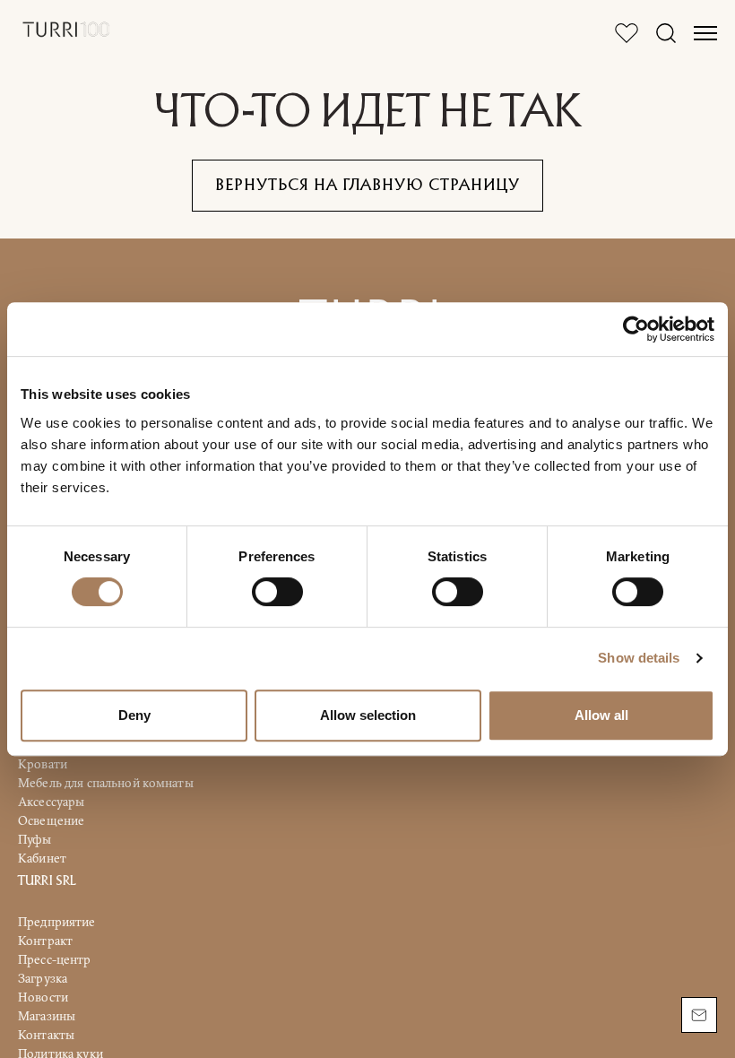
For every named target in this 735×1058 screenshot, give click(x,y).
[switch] (277, 591)
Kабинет (42, 858)
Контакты (46, 1035)
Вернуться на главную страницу (367, 185)
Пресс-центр (54, 959)
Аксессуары (51, 802)
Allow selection (368, 715)
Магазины (46, 1016)
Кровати (42, 764)
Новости (43, 997)
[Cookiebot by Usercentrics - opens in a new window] (636, 329)
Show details (638, 657)
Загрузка (42, 978)
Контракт (45, 940)
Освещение (51, 820)
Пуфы (35, 839)
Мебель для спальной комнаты (106, 783)
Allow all (601, 715)
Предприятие (57, 922)
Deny (134, 715)
